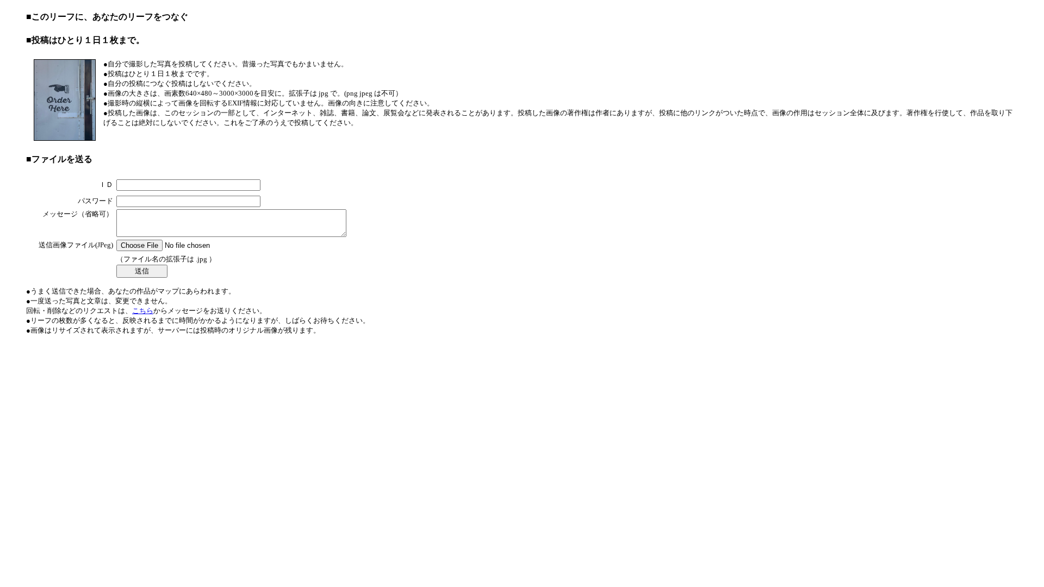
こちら (142, 311)
